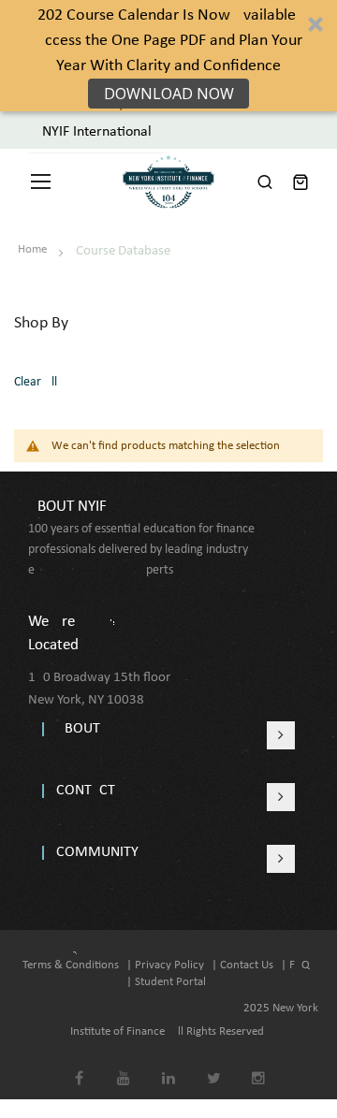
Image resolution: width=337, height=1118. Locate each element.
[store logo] (168, 181)
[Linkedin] (169, 1065)
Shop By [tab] (41, 323)
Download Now (169, 93)
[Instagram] (259, 1065)
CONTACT (85, 790)
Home (34, 249)
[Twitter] (214, 1065)
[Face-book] (79, 1065)
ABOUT (78, 728)
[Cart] (300, 181)
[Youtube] (124, 1065)
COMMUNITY (97, 852)
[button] (168, 55)
